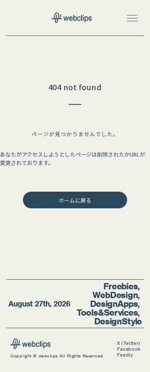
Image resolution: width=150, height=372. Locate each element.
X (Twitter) (128, 343)
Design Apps (114, 303)
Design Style (118, 321)
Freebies (120, 286)
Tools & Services (107, 312)
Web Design (115, 295)
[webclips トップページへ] (75, 19)
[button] (132, 18)
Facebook (129, 349)
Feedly (125, 355)
